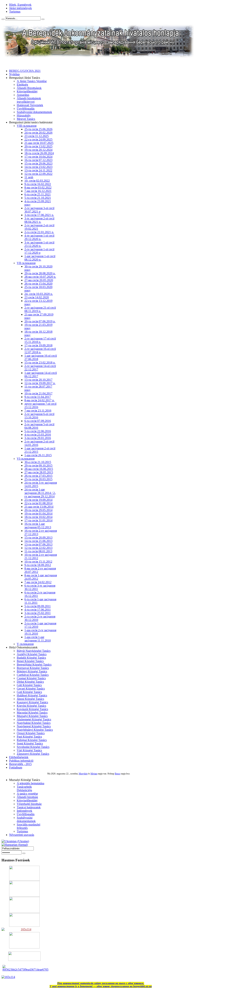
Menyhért (83, 773)
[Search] (3, 19)
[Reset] (42, 19)
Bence (117, 773)
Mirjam (94, 773)
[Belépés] (23, 853)
